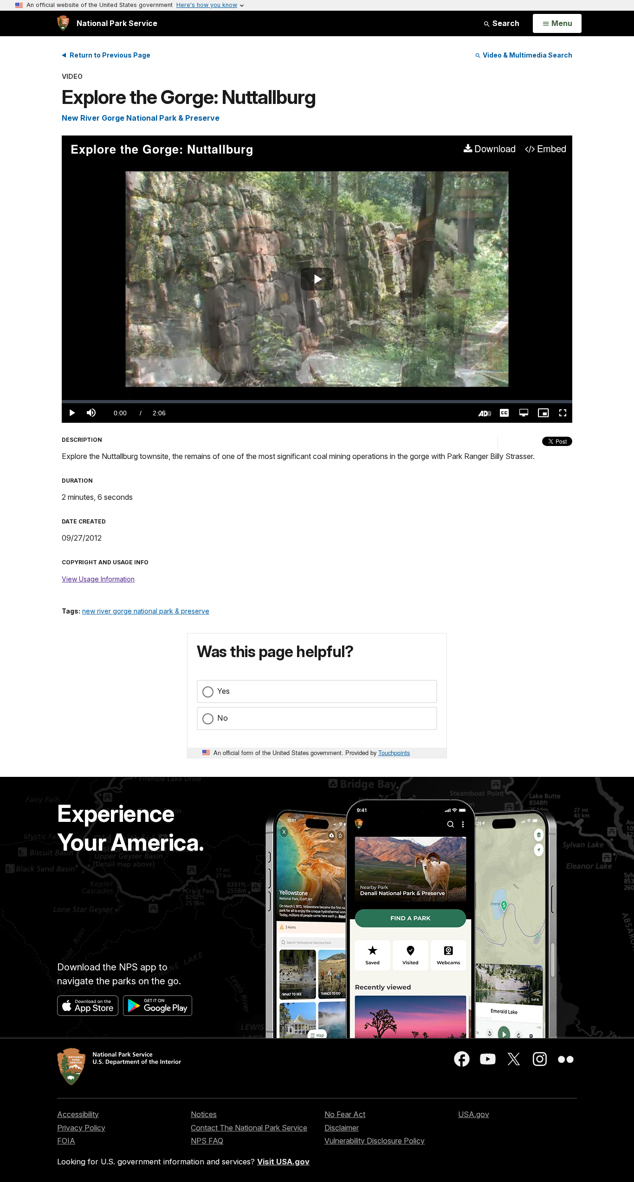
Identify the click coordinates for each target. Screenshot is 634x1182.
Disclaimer (341, 1127)
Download (495, 149)
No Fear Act (344, 1114)
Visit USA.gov (283, 1161)
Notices (204, 1114)
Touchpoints (394, 752)
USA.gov (473, 1114)
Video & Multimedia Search (526, 55)
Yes (223, 691)
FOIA (66, 1140)
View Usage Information (98, 579)
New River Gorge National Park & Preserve (141, 118)
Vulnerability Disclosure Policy (374, 1140)
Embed (551, 149)
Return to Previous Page (110, 55)
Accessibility (78, 1114)
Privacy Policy (81, 1127)
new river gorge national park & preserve (145, 611)
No (222, 718)
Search (505, 23)
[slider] (317, 401)
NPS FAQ (207, 1140)
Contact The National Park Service (249, 1127)
